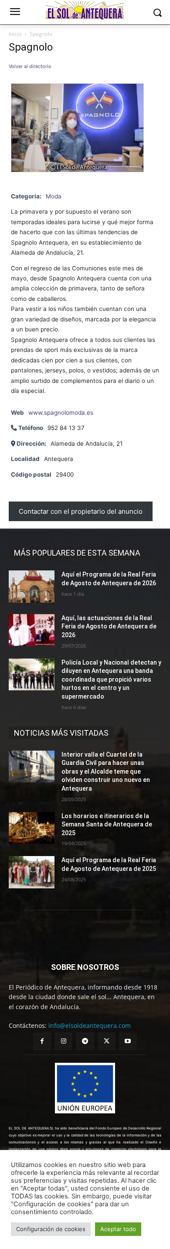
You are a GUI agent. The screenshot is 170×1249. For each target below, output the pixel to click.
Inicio (15, 34)
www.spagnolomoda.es (60, 412)
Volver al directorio (30, 66)
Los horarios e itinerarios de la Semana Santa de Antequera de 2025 (106, 824)
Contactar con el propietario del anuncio (81, 511)
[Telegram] (84, 1041)
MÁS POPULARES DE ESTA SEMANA (77, 552)
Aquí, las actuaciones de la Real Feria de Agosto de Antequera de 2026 (108, 626)
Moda (53, 196)
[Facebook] (42, 1041)
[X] (106, 1041)
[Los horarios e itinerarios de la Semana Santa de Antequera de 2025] (31, 828)
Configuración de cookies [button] (50, 1228)
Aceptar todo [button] (118, 1228)
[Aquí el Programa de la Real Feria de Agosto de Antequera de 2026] (31, 586)
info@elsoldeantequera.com (89, 1025)
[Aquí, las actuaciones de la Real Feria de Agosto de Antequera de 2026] (31, 630)
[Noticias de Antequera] (85, 10)
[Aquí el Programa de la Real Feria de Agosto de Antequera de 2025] (31, 872)
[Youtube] (127, 1041)
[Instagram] (63, 1041)
